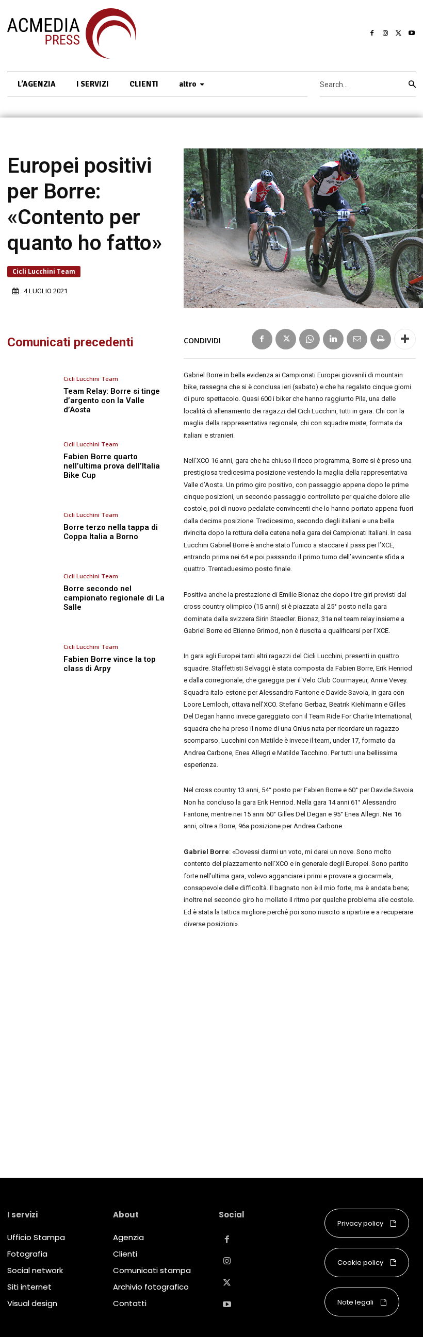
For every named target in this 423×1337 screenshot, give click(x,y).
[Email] (357, 339)
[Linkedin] (333, 339)
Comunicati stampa (152, 1270)
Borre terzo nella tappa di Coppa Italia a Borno (110, 532)
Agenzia (128, 1237)
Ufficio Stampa (36, 1237)
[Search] (412, 84)
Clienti (125, 1253)
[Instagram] (385, 33)
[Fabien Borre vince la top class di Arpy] (31, 658)
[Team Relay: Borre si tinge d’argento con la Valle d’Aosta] (31, 395)
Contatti (130, 1303)
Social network (35, 1270)
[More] (405, 339)
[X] (399, 33)
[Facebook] (372, 33)
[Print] (380, 339)
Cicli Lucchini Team (43, 271)
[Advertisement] (300, 1039)
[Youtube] (412, 33)
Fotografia (27, 1253)
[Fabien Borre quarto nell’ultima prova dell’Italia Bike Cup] (31, 460)
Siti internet (29, 1286)
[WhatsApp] (309, 339)
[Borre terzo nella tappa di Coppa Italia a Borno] (31, 526)
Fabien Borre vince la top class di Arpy (109, 664)
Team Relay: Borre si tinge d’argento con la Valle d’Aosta (111, 400)
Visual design (32, 1303)
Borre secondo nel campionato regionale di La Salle (114, 598)
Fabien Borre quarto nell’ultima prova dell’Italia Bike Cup (111, 466)
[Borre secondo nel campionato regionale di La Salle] (31, 592)
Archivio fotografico (151, 1286)
